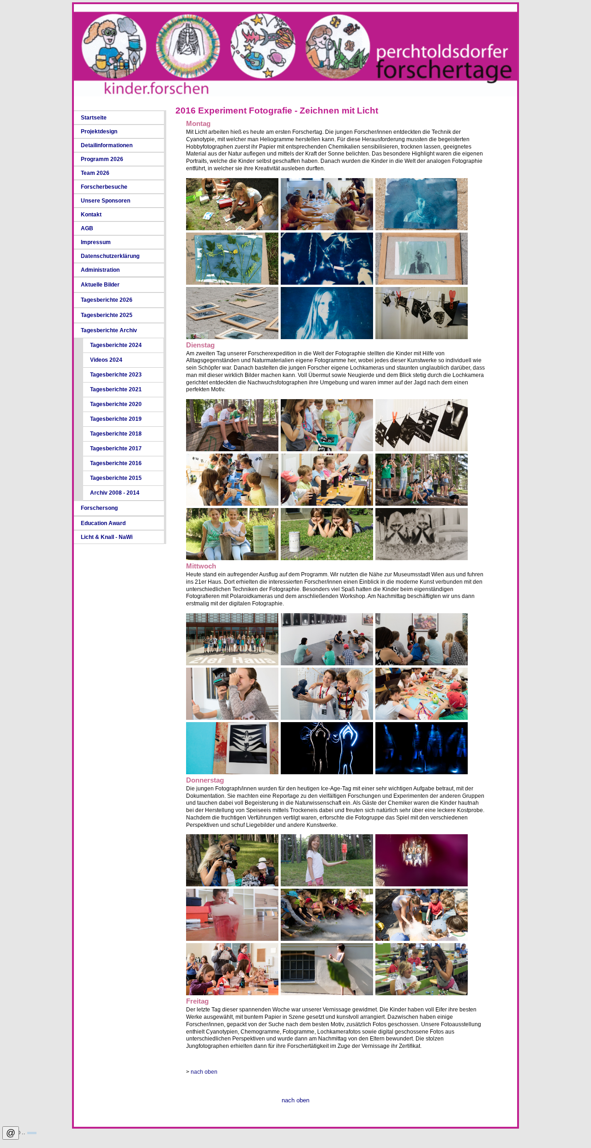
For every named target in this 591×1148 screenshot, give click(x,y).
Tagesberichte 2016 (116, 463)
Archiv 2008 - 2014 (114, 493)
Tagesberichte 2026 (107, 300)
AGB (87, 228)
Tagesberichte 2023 (116, 374)
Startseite (94, 117)
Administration (100, 270)
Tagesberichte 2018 (116, 433)
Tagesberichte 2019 (116, 419)
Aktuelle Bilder (100, 284)
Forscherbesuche (104, 187)
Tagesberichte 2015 (116, 478)
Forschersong (99, 508)
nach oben (204, 1072)
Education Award (103, 523)
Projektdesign (99, 131)
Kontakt (91, 214)
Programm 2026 (102, 159)
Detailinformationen (107, 145)
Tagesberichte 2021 (116, 389)
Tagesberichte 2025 (107, 315)
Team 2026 (95, 173)
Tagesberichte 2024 (116, 345)
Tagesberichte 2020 (116, 404)
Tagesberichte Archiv (109, 330)
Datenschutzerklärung (110, 256)
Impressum (96, 242)
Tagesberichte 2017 (116, 448)
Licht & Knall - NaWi (107, 537)
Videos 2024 (106, 360)
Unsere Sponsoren (105, 200)
